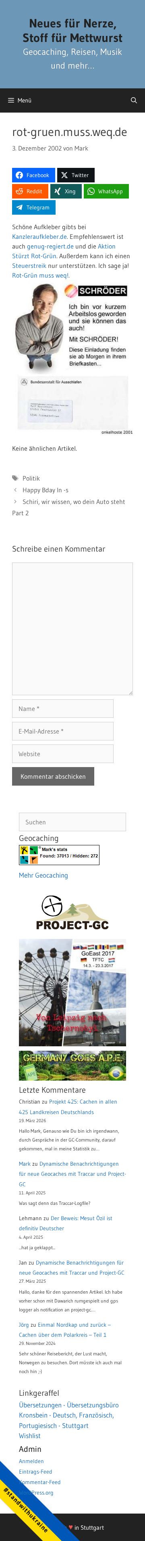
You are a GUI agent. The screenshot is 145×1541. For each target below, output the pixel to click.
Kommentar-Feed (40, 1482)
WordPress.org (36, 1492)
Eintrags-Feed (35, 1471)
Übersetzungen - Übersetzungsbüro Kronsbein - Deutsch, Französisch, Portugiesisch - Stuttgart (69, 1415)
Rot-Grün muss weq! (40, 275)
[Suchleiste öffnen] (134, 100)
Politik (31, 478)
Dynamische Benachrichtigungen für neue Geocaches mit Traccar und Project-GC (72, 1174)
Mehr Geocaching (43, 875)
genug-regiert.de (50, 246)
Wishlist (30, 1435)
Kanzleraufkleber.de (39, 236)
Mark (25, 1163)
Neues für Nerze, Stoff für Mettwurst (72, 30)
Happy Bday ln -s (45, 490)
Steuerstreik (29, 265)
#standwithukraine (26, 1509)
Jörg (24, 1324)
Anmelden (31, 1461)
